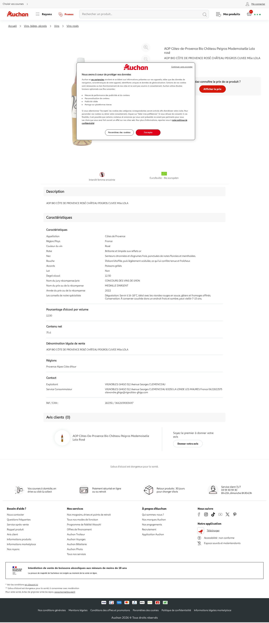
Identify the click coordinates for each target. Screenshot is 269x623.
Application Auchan (153, 534)
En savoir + (171, 63)
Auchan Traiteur (76, 534)
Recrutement (149, 529)
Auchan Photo (75, 549)
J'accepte (148, 132)
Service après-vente (18, 524)
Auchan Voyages (76, 539)
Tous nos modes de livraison (82, 519)
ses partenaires (97, 79)
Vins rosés (73, 26)
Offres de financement (79, 529)
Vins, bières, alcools (35, 26)
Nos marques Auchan (154, 519)
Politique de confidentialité (176, 610)
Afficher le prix (212, 88)
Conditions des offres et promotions (110, 610)
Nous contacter (15, 514)
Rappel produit (15, 529)
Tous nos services (76, 554)
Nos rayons (13, 549)
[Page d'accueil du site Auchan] (18, 14)
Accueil (12, 26)
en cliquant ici (31, 584)
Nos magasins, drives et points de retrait (89, 514)
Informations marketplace (21, 544)
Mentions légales (78, 610)
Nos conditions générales (52, 610)
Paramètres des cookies (119, 132)
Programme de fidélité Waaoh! (84, 524)
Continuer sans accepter (182, 67)
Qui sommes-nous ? (153, 514)
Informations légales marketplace (212, 610)
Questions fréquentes (19, 519)
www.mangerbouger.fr (64, 592)
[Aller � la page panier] (254, 14)
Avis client (12, 534)
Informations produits (19, 539)
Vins (56, 26)
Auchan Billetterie (77, 544)
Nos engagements (152, 524)
